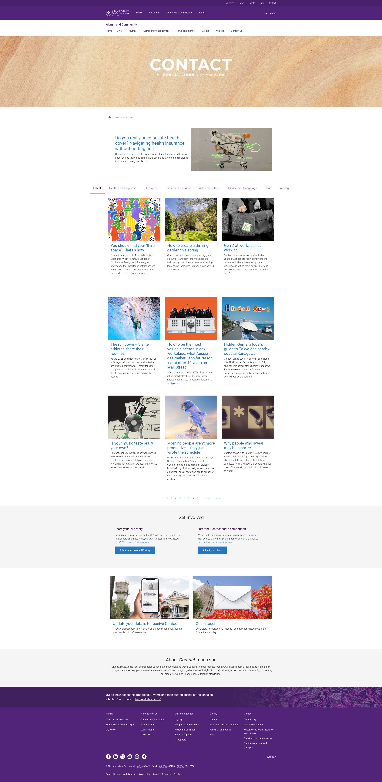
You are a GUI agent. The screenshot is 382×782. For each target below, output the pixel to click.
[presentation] (97, 188)
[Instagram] (137, 757)
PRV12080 (189, 766)
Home (109, 30)
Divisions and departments (258, 738)
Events (252, 3)
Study (139, 12)
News (241, 3)
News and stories (186, 30)
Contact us (236, 30)
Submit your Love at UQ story (135, 550)
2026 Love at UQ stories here (134, 542)
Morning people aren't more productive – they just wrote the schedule (191, 448)
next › (208, 498)
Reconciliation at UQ (148, 699)
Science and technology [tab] (242, 188)
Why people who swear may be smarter (244, 445)
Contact (272, 3)
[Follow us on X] (122, 757)
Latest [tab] (97, 188)
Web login (271, 757)
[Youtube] (129, 757)
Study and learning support (224, 724)
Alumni (132, 30)
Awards (220, 30)
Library (213, 719)
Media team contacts (117, 719)
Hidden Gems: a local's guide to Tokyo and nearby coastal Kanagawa (246, 349)
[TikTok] (144, 757)
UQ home (230, 3)
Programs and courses (187, 724)
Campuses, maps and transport (255, 745)
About (202, 12)
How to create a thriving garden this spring (187, 247)
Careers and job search (152, 719)
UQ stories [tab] (151, 188)
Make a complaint (253, 724)
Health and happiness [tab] (122, 188)
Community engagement (156, 30)
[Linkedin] (115, 757)
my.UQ (178, 719)
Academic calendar (185, 729)
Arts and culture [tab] (209, 188)
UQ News (110, 729)
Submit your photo (212, 550)
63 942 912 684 (149, 766)
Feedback (178, 774)
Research (154, 12)
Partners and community (179, 12)
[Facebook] (108, 757)
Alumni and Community (121, 24)
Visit (212, 734)
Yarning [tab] (284, 188)
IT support (145, 734)
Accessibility (144, 774)
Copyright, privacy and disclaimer (121, 774)
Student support (183, 734)
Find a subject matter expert (120, 724)
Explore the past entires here (217, 542)
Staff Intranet (147, 729)
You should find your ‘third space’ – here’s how (133, 247)
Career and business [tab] (178, 188)
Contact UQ (250, 719)
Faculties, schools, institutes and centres (259, 731)
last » (217, 498)
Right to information (162, 774)
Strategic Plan (147, 724)
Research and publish (221, 729)
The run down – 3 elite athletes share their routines (130, 349)
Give (262, 3)
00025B (171, 766)
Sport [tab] (268, 188)
